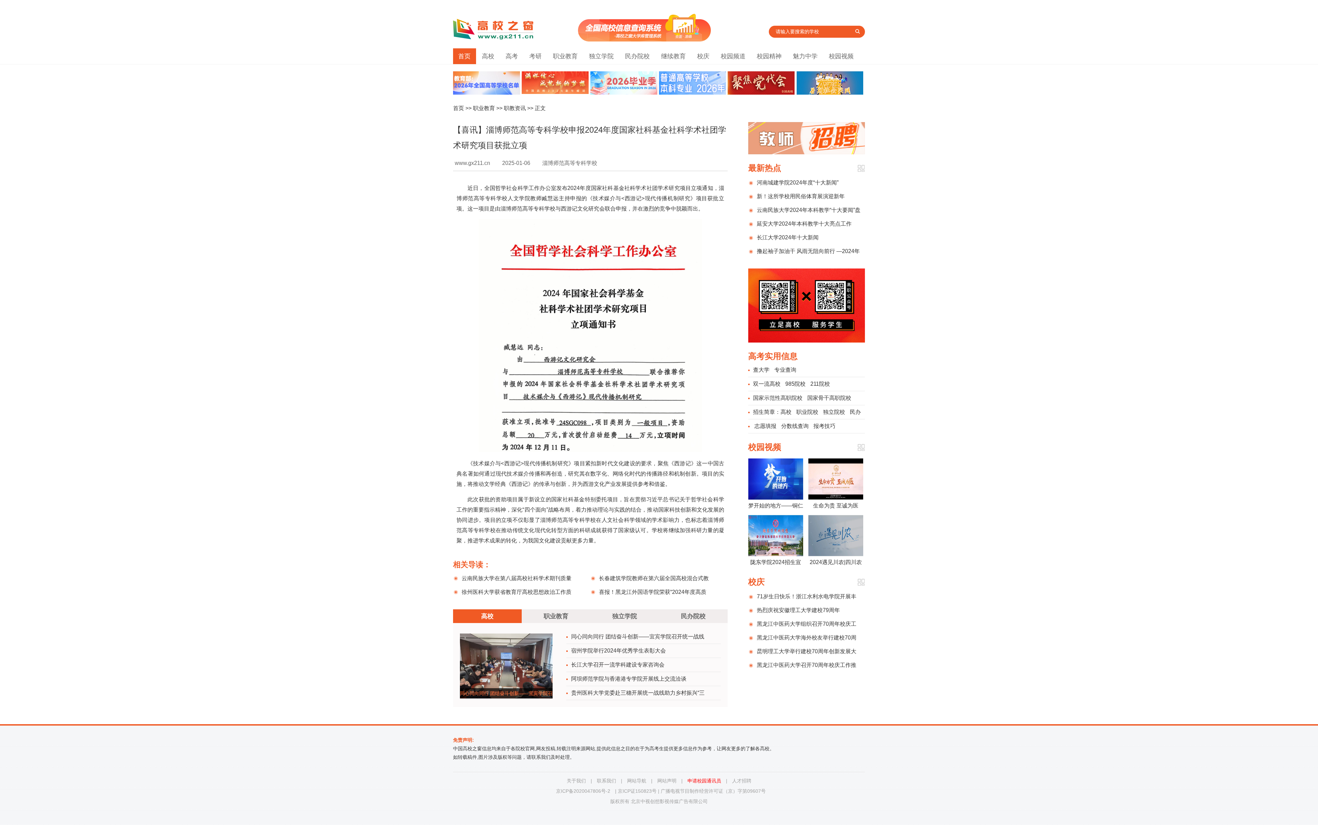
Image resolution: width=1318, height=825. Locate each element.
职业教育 (565, 56)
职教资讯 (515, 108)
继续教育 (673, 56)
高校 (488, 56)
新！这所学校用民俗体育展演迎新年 (801, 196)
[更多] (861, 168)
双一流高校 (767, 384)
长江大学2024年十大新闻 (788, 237)
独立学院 (601, 56)
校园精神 (769, 56)
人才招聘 (741, 781)
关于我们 (576, 781)
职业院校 (807, 412)
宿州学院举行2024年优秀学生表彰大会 (618, 651)
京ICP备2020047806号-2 (583, 791)
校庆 (703, 56)
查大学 (761, 370)
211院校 (820, 384)
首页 (464, 56)
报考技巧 (824, 426)
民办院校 (637, 56)
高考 (512, 56)
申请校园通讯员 (704, 781)
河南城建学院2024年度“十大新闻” (798, 183)
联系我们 (606, 781)
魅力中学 (805, 56)
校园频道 (733, 56)
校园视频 (841, 56)
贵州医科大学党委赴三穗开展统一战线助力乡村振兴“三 (638, 693)
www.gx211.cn (472, 163)
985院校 (795, 384)
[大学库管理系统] (644, 40)
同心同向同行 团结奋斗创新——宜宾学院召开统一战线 (637, 636)
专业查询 (785, 370)
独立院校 (834, 412)
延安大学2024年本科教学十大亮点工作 (804, 224)
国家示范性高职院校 (777, 398)
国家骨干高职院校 (829, 398)
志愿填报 (765, 426)
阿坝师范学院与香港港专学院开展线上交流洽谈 (628, 679)
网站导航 (636, 781)
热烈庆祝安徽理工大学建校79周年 (798, 610)
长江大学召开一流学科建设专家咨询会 (617, 665)
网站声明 (667, 781)
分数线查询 (795, 426)
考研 (535, 56)
